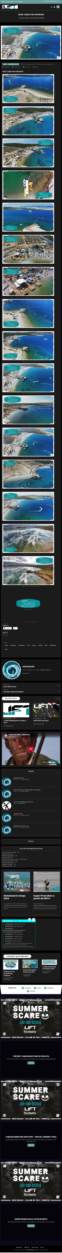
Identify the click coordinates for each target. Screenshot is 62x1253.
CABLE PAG (30, 961)
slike (46, 64)
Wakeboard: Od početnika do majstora (48, 1)
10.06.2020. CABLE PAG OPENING (13, 692)
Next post (5, 689)
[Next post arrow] (58, 692)
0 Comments (27, 67)
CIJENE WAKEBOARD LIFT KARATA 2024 (15, 721)
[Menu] (58, 6)
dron (37, 64)
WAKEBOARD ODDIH (18, 814)
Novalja (42, 64)
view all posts (26, 673)
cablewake (33, 64)
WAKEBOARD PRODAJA (19, 778)
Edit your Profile (45, 670)
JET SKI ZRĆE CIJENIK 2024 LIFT (35, 897)
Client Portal (34, 1247)
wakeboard (49, 64)
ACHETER (31, 1226)
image (39, 64)
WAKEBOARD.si (30, 1250)
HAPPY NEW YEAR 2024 (41, 721)
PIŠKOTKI (26, 1247)
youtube (32, 991)
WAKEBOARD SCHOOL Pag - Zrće (21, 826)
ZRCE (53, 64)
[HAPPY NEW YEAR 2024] (46, 710)
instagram (50, 988)
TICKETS (31, 1063)
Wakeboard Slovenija (13, 64)
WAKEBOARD (6, 67)
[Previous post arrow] (58, 686)
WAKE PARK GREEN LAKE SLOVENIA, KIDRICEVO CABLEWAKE (27, 790)
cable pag (28, 64)
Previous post (6, 684)
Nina (17, 803)
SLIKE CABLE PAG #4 (9, 687)
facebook (28, 988)
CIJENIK (52, 961)
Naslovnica (19, 1247)
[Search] (51, 7)
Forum (42, 1247)
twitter (39, 988)
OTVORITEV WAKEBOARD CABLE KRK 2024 (23, 802)
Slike (5, 64)
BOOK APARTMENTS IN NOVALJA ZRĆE (29, 971)
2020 (24, 64)
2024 (25, 961)
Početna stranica (24, 18)
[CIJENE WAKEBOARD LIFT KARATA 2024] (16, 710)
